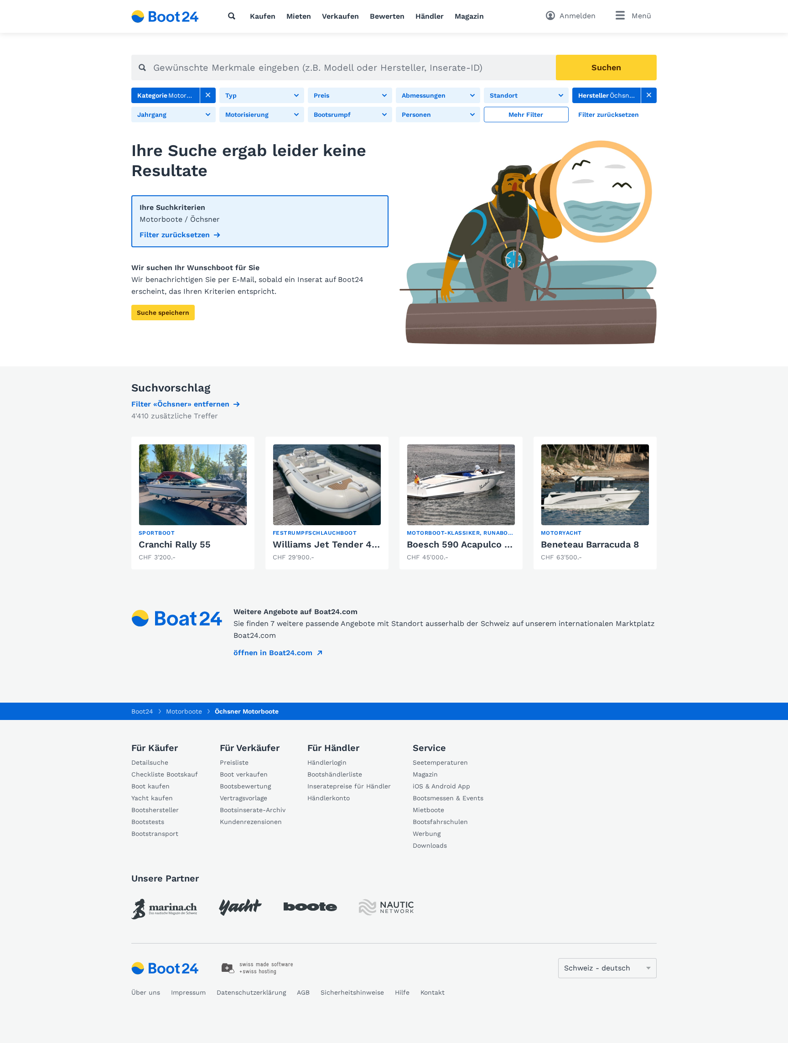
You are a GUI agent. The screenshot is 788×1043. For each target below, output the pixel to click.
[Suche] (233, 16)
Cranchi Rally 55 (175, 544)
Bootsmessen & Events (448, 798)
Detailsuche (149, 762)
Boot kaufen (150, 786)
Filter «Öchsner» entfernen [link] (180, 404)
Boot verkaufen (244, 774)
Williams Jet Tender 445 (328, 544)
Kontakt (432, 992)
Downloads (430, 845)
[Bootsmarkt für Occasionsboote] (165, 16)
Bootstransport (154, 833)
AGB (303, 992)
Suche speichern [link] (163, 312)
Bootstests (147, 821)
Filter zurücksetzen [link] (175, 234)
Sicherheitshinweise (352, 992)
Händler (429, 16)
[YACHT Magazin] (240, 907)
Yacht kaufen (152, 798)
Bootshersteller (155, 810)
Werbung (427, 833)
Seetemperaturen (440, 762)
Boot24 (142, 711)
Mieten (298, 16)
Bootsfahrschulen (440, 821)
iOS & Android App (441, 786)
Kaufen (262, 16)
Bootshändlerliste (334, 774)
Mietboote (428, 810)
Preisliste (234, 762)
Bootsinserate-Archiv (252, 810)
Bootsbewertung (245, 786)
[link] (208, 95)
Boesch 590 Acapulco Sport (468, 544)
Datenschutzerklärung (251, 992)
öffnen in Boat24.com (272, 652)
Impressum (188, 992)
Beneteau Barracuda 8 (590, 544)
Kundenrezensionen (251, 821)
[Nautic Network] (386, 907)
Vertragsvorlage (243, 798)
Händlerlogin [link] (327, 762)
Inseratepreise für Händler (349, 786)
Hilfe (402, 992)
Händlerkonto (328, 798)
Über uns (145, 992)
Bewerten (387, 16)
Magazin (469, 16)
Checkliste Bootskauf (164, 774)
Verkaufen (340, 16)
